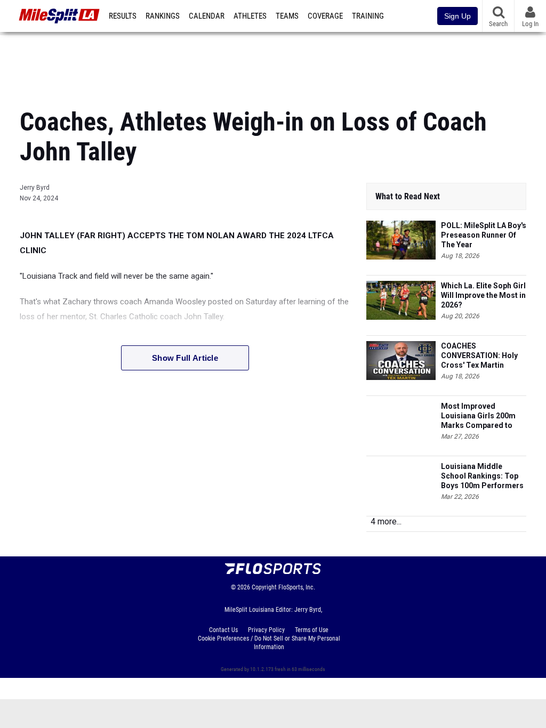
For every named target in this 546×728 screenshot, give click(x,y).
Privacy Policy (266, 630)
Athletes (250, 16)
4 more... (386, 521)
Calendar (206, 16)
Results (122, 16)
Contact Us (223, 630)
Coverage (325, 16)
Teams (287, 16)
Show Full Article (185, 357)
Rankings (163, 16)
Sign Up (457, 16)
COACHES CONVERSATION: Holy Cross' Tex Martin (479, 355)
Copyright (264, 587)
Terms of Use (311, 630)
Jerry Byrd (35, 187)
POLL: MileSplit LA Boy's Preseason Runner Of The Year (483, 235)
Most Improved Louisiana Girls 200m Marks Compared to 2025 (478, 416)
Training (368, 16)
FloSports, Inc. (296, 587)
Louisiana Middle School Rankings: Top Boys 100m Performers (482, 476)
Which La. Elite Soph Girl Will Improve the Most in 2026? (483, 295)
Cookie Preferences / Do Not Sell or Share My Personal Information (269, 643)
